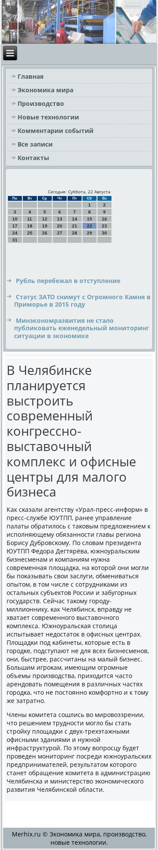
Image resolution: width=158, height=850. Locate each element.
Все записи (35, 144)
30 (104, 233)
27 (59, 233)
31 (15, 240)
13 (59, 219)
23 (104, 226)
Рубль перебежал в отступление (68, 280)
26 (44, 233)
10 (15, 219)
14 (74, 219)
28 (74, 233)
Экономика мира (45, 90)
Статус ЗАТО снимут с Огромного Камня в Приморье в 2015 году (82, 301)
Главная (30, 76)
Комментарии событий (55, 130)
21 (74, 226)
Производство (41, 103)
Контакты (33, 158)
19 (44, 226)
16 (104, 219)
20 (59, 226)
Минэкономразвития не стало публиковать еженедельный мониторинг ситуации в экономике (81, 328)
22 (89, 226)
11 (29, 219)
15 (89, 219)
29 (89, 233)
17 (15, 226)
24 (15, 233)
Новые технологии (48, 117)
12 (44, 219)
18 (29, 226)
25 (29, 233)
